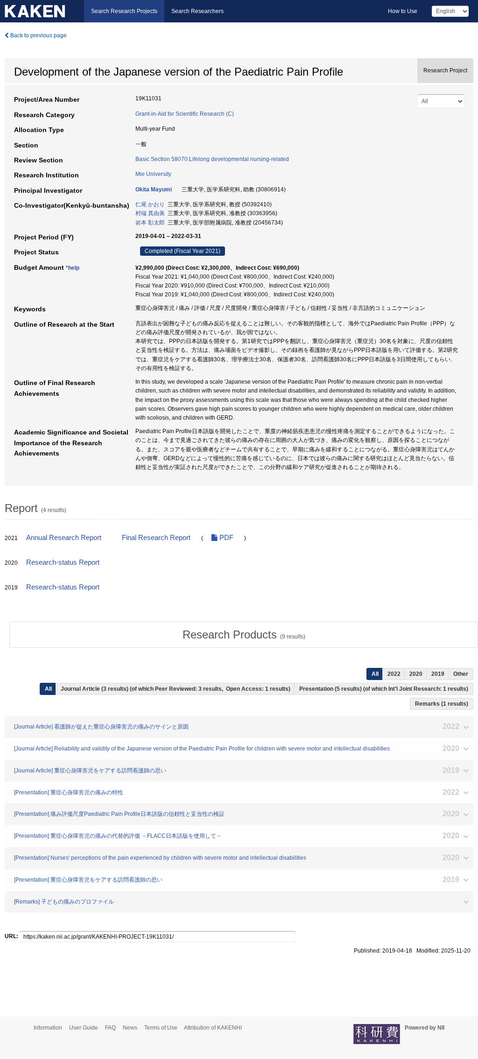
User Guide (83, 1027)
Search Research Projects (124, 11)
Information (48, 1027)
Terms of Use (160, 1027)
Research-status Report (62, 562)
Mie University (153, 174)
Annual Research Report (63, 537)
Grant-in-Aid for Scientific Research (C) (184, 114)
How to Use (402, 11)
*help (72, 268)
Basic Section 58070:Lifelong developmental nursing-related (212, 159)
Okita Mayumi (153, 189)
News (130, 1027)
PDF (225, 537)
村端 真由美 (150, 213)
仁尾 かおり (150, 204)
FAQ (110, 1027)
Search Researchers (197, 11)
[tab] (243, 635)
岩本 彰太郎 (150, 222)
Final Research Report (156, 537)
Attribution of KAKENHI (213, 1027)
